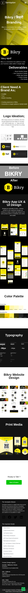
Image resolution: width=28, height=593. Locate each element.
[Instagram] (3, 517)
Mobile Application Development (9, 540)
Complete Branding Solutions (8, 530)
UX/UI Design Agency (18, 591)
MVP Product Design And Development (10, 538)
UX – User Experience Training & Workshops (11, 543)
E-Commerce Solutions (7, 551)
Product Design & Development (9, 535)
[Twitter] (15, 517)
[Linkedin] (21, 517)
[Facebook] (9, 517)
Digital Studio (8, 591)
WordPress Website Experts (8, 546)
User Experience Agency (8, 533)
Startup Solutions (6, 527)
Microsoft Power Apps (7, 556)
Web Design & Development (8, 548)
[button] (25, 2)
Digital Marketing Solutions (8, 553)
